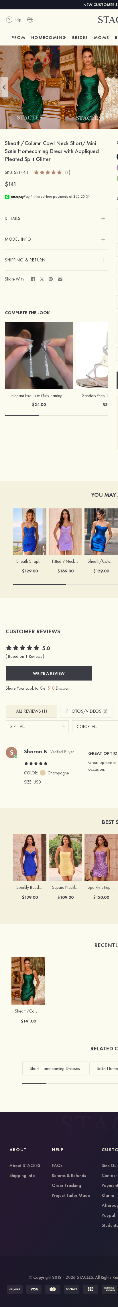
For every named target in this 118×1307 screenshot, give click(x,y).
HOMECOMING (48, 37)
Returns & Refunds (69, 1175)
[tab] (56, 218)
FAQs (57, 1165)
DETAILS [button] (13, 218)
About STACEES (24, 1165)
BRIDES (80, 37)
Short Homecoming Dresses (55, 1068)
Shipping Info (22, 1175)
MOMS (101, 37)
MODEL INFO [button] (18, 239)
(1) (67, 172)
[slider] (48, 172)
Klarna (108, 1195)
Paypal (108, 1215)
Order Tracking (66, 1185)
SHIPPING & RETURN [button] (25, 260)
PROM (18, 37)
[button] (4, 87)
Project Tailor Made (71, 1195)
